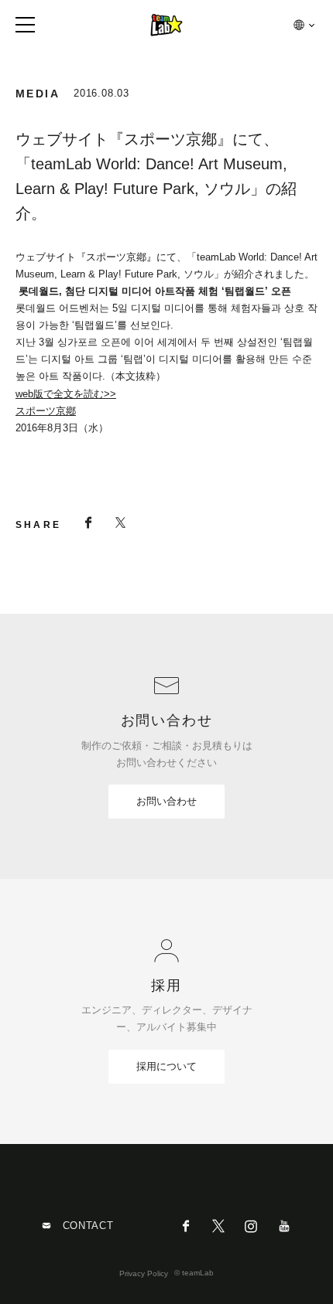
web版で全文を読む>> (65, 394)
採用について (166, 1066)
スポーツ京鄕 (45, 411)
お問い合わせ (166, 801)
